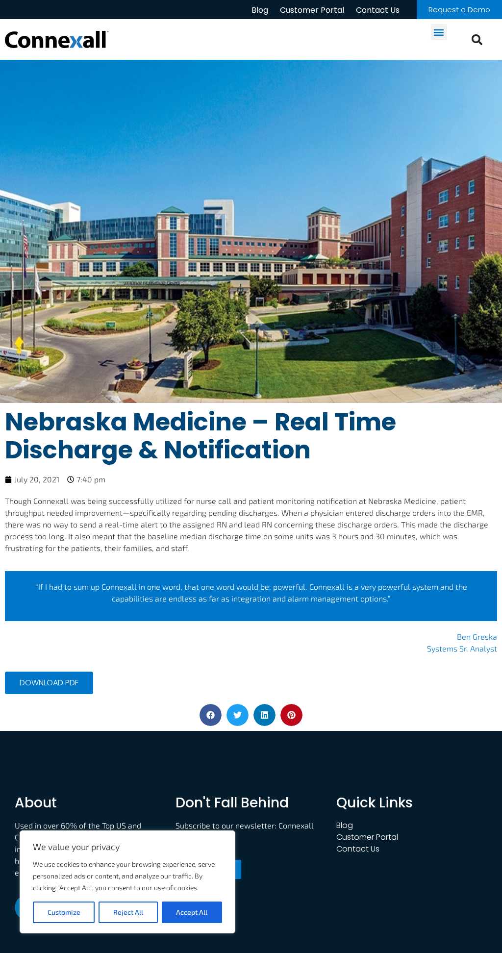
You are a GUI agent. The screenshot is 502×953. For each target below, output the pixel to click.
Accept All (191, 912)
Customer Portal (312, 10)
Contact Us (378, 10)
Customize (64, 912)
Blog (259, 10)
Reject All (128, 912)
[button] (439, 32)
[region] (127, 881)
